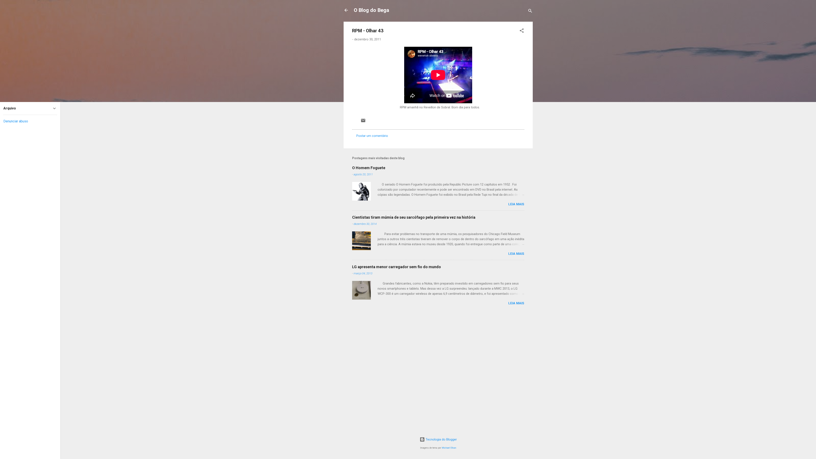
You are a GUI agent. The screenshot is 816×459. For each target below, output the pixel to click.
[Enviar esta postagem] (363, 122)
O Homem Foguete (368, 168)
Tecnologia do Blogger (441, 439)
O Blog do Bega (371, 10)
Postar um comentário (372, 136)
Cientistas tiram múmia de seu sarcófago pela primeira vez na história (413, 217)
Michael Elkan (449, 447)
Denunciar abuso (15, 121)
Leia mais (516, 204)
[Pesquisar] (530, 11)
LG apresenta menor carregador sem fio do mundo (396, 267)
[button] (521, 31)
